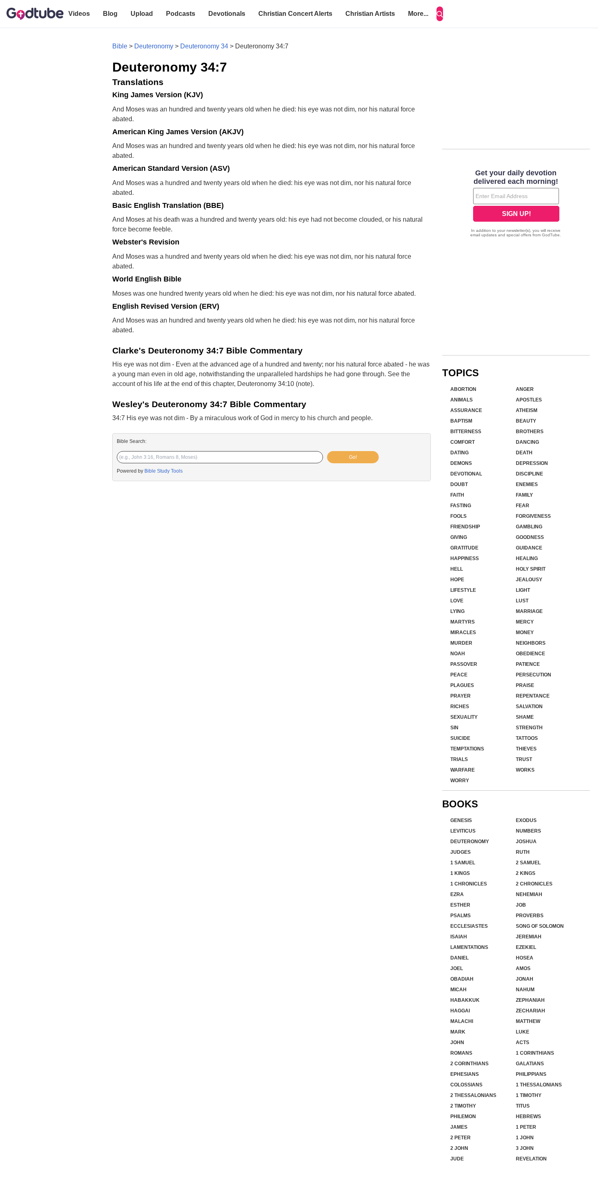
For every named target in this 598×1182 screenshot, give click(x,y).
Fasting (460, 505)
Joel (456, 968)
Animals (461, 400)
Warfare (462, 770)
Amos (523, 968)
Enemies (527, 484)
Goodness (530, 537)
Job (521, 905)
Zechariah (530, 1011)
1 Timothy (528, 1095)
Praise (525, 685)
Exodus (526, 820)
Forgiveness (533, 516)
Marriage (529, 611)
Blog (110, 13)
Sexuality (464, 717)
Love (456, 601)
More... (418, 13)
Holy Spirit (531, 569)
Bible (119, 46)
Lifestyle (463, 590)
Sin (454, 728)
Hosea (524, 958)
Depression (532, 463)
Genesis (461, 820)
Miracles (463, 632)
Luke (522, 1032)
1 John (525, 1138)
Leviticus (463, 831)
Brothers (529, 431)
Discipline (529, 474)
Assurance (466, 410)
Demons (461, 463)
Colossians (466, 1085)
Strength (529, 728)
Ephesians (464, 1074)
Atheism (526, 410)
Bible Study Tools (163, 471)
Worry (459, 780)
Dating (459, 453)
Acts (522, 1042)
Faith (457, 495)
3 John (525, 1148)
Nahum (525, 989)
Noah (457, 653)
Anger (525, 389)
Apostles (529, 400)
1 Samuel (462, 863)
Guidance (529, 548)
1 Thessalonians (539, 1085)
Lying (457, 611)
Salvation (529, 706)
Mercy (525, 622)
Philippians (531, 1074)
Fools (458, 516)
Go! (353, 457)
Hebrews (528, 1116)
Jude (457, 1159)
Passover (463, 664)
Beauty (526, 421)
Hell (456, 569)
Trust (524, 759)
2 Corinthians (469, 1063)
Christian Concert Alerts (295, 13)
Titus (523, 1106)
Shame (525, 717)
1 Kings (460, 873)
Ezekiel (526, 947)
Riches (459, 706)
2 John (459, 1148)
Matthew (528, 1021)
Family (524, 495)
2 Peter (460, 1138)
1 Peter (526, 1127)
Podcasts (180, 13)
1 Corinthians (535, 1053)
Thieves (526, 749)
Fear (522, 505)
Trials (459, 759)
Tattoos (527, 738)
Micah (458, 989)
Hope (457, 579)
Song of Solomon (540, 926)
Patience (528, 664)
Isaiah (458, 937)
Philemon (463, 1116)
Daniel (459, 958)
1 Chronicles (468, 884)
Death (524, 453)
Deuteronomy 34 (204, 46)
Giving (458, 537)
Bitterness (465, 431)
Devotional (466, 474)
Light (523, 590)
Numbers (528, 831)
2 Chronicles (534, 884)
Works (525, 770)
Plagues (462, 685)
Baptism (461, 421)
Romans (461, 1053)
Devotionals (226, 13)
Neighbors (531, 643)
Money (525, 632)
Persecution (533, 675)
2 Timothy (463, 1106)
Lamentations (469, 947)
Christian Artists (370, 13)
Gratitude (464, 548)
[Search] (439, 14)
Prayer (460, 696)
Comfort (462, 442)
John (457, 1042)
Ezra (457, 894)
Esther (460, 905)
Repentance (533, 696)
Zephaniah (530, 1000)
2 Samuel (528, 863)
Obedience (530, 653)
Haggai (460, 1011)
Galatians (530, 1063)
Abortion (463, 389)
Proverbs (529, 915)
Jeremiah (528, 937)
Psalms (460, 915)
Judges (460, 852)
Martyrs (462, 622)
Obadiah (462, 979)
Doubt (459, 484)
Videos (79, 13)
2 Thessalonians (473, 1095)
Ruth (523, 852)
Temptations (467, 749)
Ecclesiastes (469, 926)
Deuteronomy (153, 46)
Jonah (524, 979)
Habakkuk (465, 1000)
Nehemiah (529, 894)
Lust (522, 601)
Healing (527, 558)
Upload (142, 13)
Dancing (527, 442)
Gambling (529, 527)
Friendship (465, 527)
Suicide (460, 738)
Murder (461, 643)
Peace (458, 675)
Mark (457, 1032)
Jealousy (529, 579)
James (458, 1127)
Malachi (461, 1021)
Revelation (531, 1159)
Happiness (464, 558)
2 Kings (525, 873)
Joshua (526, 841)
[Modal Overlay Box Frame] (516, 204)
